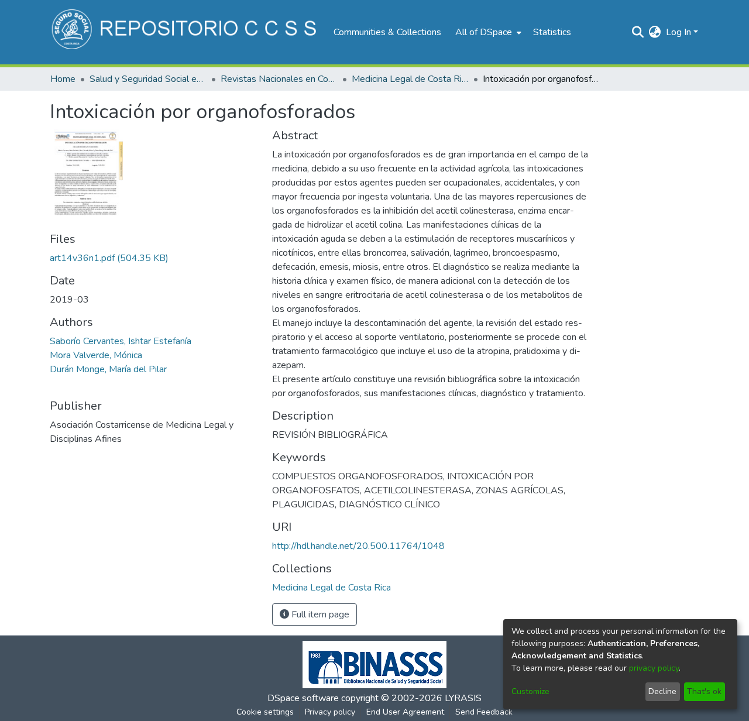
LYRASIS (463, 698)
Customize (530, 691)
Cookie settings (265, 711)
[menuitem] (487, 32)
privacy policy (654, 668)
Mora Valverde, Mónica (96, 355)
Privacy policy (330, 711)
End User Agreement (405, 711)
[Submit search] (638, 32)
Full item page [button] (319, 614)
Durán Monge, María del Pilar (108, 369)
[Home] (186, 32)
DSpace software (303, 698)
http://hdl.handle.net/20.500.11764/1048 (358, 546)
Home (62, 79)
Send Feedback (484, 711)
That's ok (704, 691)
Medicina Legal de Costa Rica (410, 79)
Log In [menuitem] (678, 32)
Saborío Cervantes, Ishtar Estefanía (120, 341)
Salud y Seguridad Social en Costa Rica (148, 79)
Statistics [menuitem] (552, 32)
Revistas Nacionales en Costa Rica (279, 79)
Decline (662, 691)
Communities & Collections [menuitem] (387, 32)
